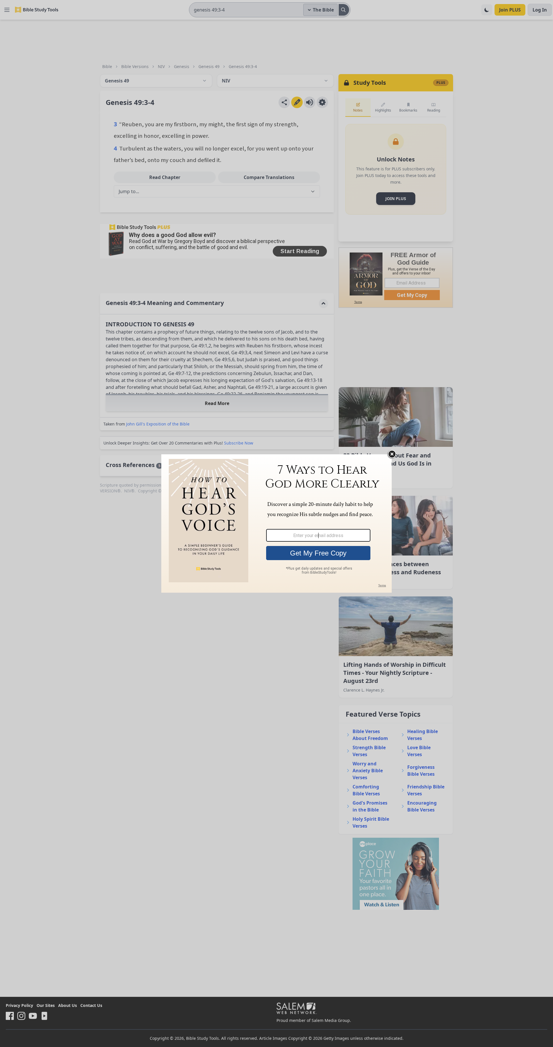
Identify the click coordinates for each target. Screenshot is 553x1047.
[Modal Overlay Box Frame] (276, 523)
